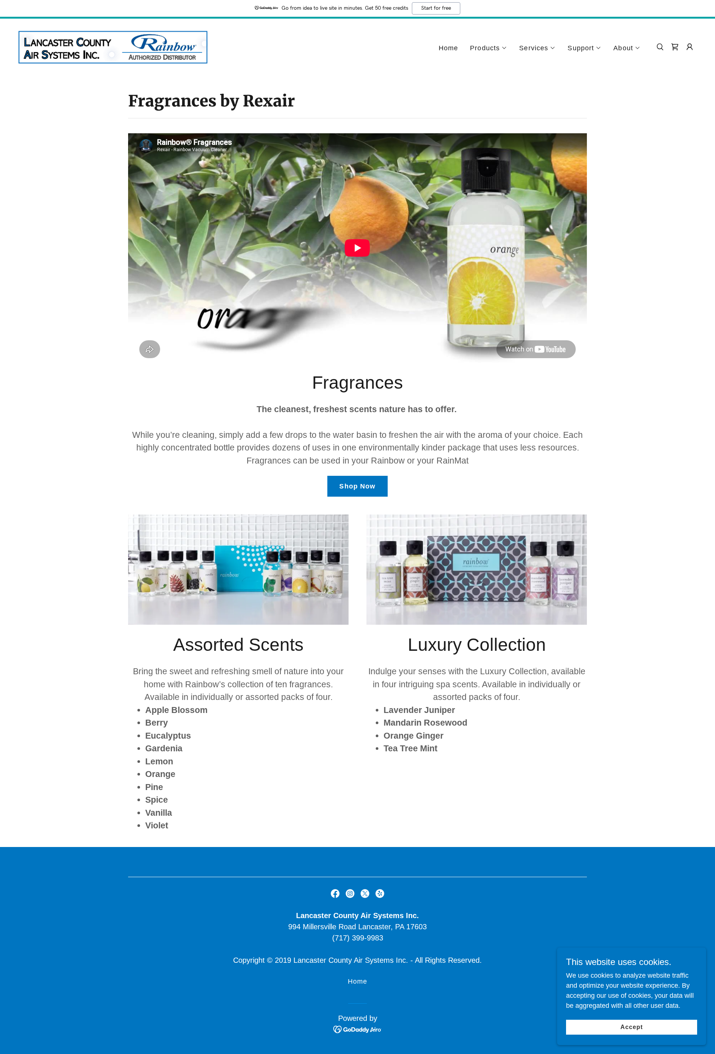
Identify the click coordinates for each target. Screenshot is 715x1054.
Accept (631, 1027)
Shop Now (357, 486)
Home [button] (358, 981)
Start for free (436, 8)
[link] (113, 46)
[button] (488, 48)
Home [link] (448, 48)
